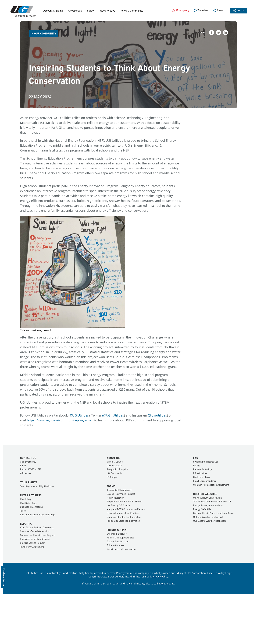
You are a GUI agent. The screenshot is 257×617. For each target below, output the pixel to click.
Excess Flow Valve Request (121, 494)
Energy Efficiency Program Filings (37, 514)
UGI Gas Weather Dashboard (208, 517)
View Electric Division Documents (37, 527)
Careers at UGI (114, 465)
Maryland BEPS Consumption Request (126, 509)
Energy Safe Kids (202, 509)
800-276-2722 (166, 583)
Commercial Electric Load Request (37, 535)
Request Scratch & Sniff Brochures (124, 501)
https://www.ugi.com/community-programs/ (59, 420)
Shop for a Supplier (117, 533)
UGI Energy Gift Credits (118, 505)
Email (23, 465)
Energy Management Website (208, 505)
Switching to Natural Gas (205, 461)
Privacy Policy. (160, 576)
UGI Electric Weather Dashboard (209, 521)
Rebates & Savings (202, 469)
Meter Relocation (115, 497)
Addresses (25, 473)
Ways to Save (107, 10)
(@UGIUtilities (79, 415)
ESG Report (112, 477)
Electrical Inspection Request (35, 539)
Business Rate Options (31, 507)
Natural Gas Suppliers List (120, 537)
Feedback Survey (4, 577)
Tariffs (23, 510)
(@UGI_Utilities (113, 415)
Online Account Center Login (207, 497)
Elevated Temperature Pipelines (123, 513)
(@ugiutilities (157, 415)
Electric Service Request (32, 543)
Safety (90, 10)
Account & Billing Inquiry (119, 490)
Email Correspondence (204, 481)
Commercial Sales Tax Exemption (124, 517)
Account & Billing (53, 10)
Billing (196, 465)
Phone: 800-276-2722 (30, 469)
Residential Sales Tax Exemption (123, 521)
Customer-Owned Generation (34, 531)
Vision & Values (115, 461)
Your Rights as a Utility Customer (37, 486)
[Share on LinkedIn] (225, 32)
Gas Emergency (28, 461)
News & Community (131, 10)
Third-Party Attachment (32, 546)
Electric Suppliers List (118, 541)
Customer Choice (201, 477)
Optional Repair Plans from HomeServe (213, 513)
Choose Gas (75, 10)
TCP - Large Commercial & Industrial (212, 501)
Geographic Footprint (117, 469)
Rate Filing (25, 499)
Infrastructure (200, 473)
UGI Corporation (115, 473)
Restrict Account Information (121, 549)
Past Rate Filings (28, 503)
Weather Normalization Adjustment (211, 484)
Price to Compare (115, 545)
